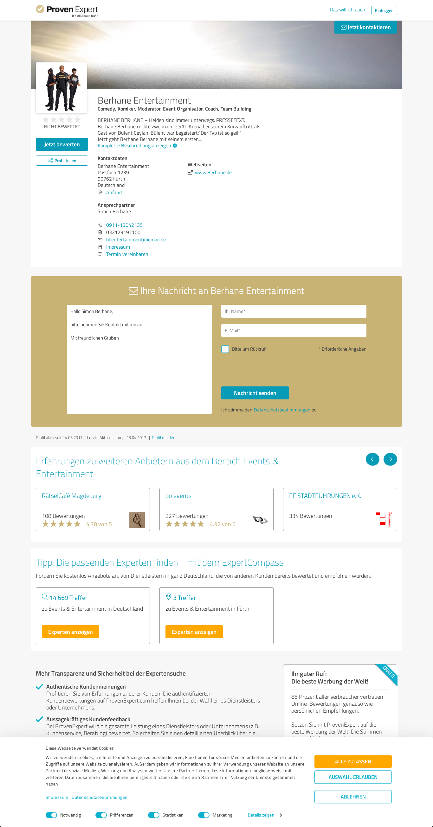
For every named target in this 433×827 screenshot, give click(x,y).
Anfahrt (114, 192)
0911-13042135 (124, 224)
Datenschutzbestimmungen (100, 797)
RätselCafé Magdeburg (71, 495)
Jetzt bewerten (62, 144)
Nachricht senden (255, 393)
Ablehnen (353, 796)
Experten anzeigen (70, 631)
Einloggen (384, 10)
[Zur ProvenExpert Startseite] (67, 12)
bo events (178, 495)
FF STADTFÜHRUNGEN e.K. (325, 495)
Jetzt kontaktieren (368, 27)
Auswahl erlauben (353, 777)
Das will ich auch (347, 9)
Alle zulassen (353, 761)
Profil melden (163, 437)
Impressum (57, 797)
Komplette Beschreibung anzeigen (134, 145)
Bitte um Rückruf (249, 349)
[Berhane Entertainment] (61, 88)
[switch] (101, 815)
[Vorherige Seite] (372, 459)
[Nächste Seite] (390, 459)
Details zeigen (261, 815)
